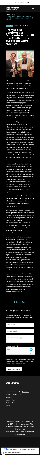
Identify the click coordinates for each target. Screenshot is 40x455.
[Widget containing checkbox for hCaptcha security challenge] (20, 351)
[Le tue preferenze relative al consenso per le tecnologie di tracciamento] (3, 453)
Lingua (8, 406)
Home (8, 14)
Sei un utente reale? (12, 346)
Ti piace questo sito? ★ (17, 393)
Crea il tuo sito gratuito (21, 2)
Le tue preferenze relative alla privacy (22, 449)
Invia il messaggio (14, 369)
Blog (13, 14)
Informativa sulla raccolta (11, 453)
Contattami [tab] (20, 302)
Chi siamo (9, 397)
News (9, 26)
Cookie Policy (10, 403)
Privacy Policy (10, 400)
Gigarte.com (21, 434)
